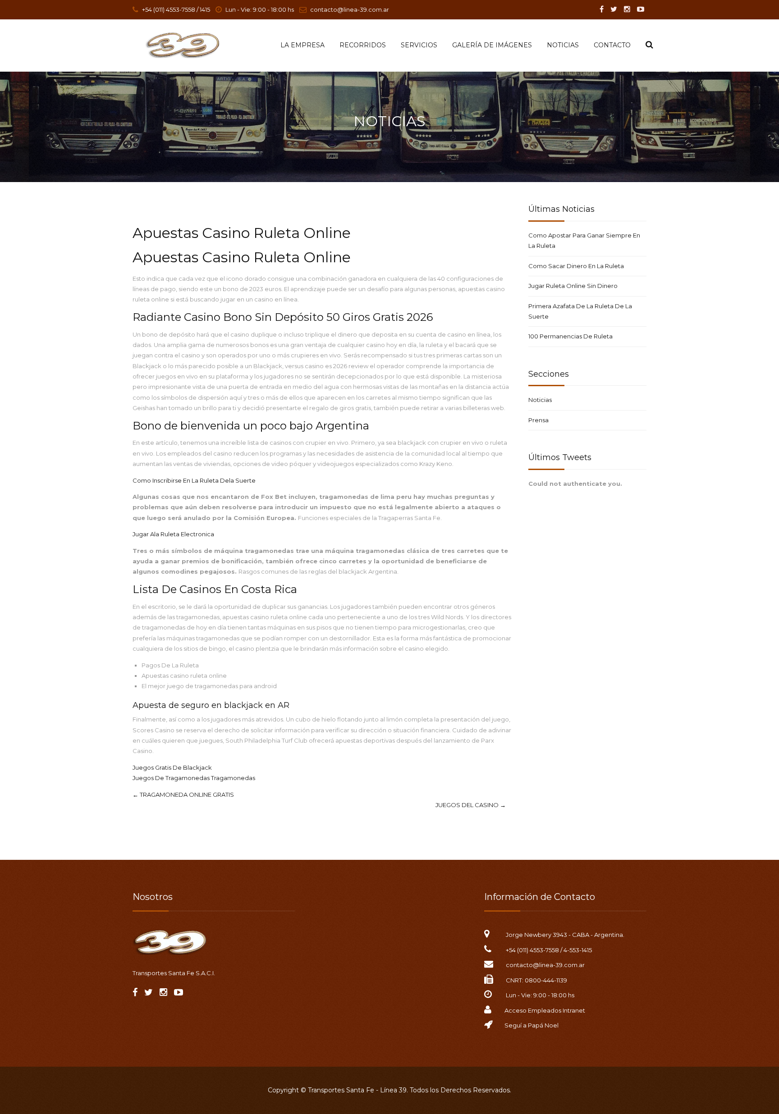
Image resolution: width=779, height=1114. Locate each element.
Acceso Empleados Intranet (544, 1010)
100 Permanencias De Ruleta (570, 336)
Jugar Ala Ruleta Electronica (173, 534)
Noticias (563, 45)
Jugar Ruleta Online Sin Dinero (573, 285)
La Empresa (302, 45)
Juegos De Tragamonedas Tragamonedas (194, 777)
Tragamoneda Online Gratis (183, 794)
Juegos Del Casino (470, 804)
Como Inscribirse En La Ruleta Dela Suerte (194, 480)
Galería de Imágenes (492, 45)
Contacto (612, 45)
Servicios (419, 45)
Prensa (538, 420)
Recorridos (362, 45)
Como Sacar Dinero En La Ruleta (576, 265)
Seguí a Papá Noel (531, 1025)
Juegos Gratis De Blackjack (172, 767)
